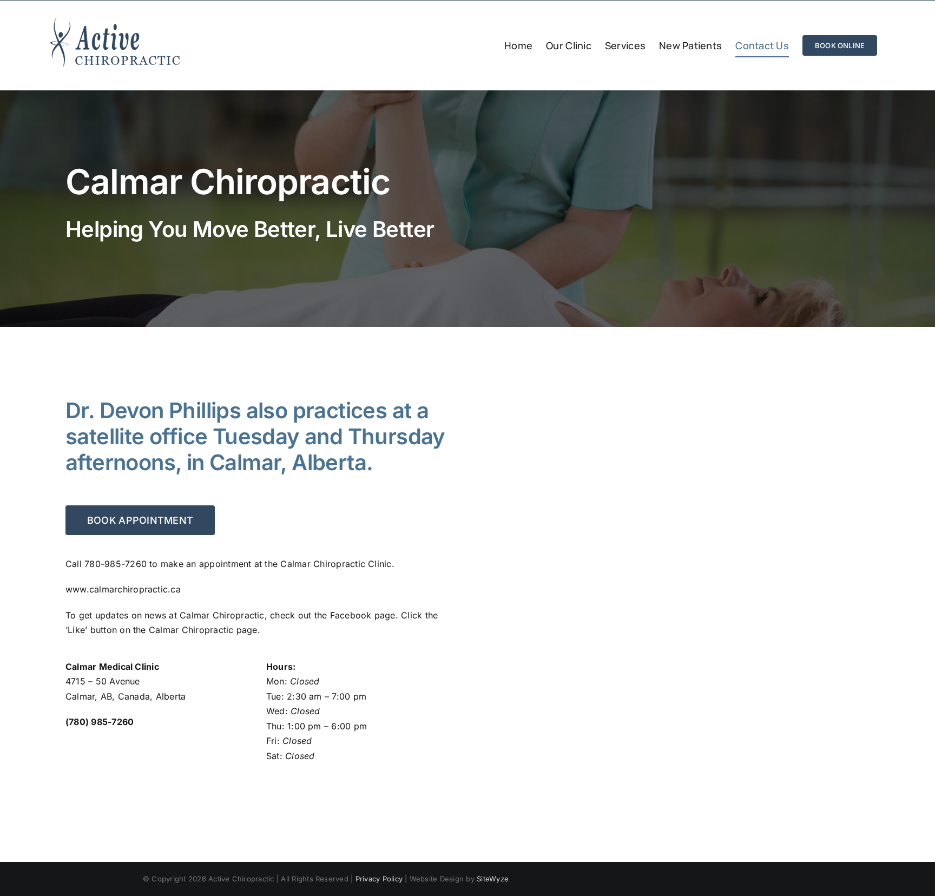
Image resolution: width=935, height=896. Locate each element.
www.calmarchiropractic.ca (123, 589)
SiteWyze (493, 878)
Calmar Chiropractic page (203, 629)
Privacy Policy (379, 878)
